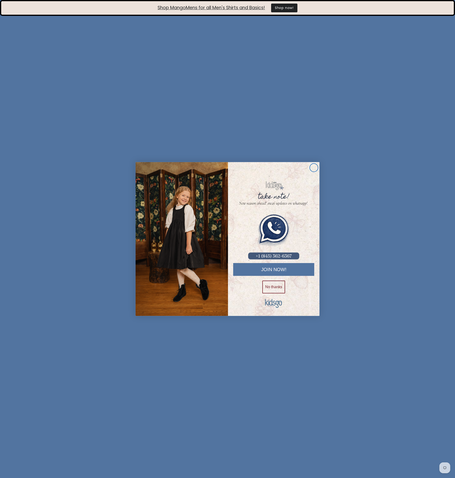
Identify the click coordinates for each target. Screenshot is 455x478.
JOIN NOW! (274, 269)
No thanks (273, 287)
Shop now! (284, 7)
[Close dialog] (314, 168)
